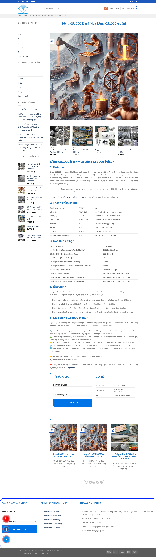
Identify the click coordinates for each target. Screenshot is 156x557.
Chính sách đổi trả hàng (52, 524)
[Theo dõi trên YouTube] (136, 2)
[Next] (138, 142)
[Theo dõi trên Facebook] (130, 2)
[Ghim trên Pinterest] (98, 482)
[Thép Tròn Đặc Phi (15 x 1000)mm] (82, 136)
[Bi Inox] (105, 136)
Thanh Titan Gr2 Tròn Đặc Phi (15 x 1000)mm (59, 151)
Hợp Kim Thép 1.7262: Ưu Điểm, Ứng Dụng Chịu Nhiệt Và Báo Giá (124, 456)
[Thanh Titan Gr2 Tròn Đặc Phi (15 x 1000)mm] (60, 136)
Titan (26, 16)
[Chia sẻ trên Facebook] (86, 482)
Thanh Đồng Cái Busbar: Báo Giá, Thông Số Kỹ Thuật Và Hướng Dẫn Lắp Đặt (29, 127)
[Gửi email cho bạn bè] (94, 482)
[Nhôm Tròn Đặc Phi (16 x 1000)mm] (128, 136)
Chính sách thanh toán (52, 516)
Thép (38, 16)
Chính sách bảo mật (51, 512)
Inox (20, 16)
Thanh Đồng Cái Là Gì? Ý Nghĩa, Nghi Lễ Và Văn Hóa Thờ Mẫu (30, 137)
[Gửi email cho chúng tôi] (132, 2)
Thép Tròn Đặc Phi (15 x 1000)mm (80, 151)
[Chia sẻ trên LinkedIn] (102, 482)
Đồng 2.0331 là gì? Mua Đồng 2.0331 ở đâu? (63, 455)
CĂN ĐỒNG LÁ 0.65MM (28, 109)
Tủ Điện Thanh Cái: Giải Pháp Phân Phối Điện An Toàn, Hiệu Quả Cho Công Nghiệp (30, 117)
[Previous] (50, 142)
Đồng (50, 16)
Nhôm (44, 16)
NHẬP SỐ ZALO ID (60, 385)
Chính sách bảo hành (51, 528)
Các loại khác (60, 16)
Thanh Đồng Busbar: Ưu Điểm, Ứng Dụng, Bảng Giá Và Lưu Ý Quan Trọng (30, 147)
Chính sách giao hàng (51, 520)
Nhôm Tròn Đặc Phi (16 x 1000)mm (127, 151)
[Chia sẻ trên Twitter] (90, 482)
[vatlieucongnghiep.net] (29, 8)
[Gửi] (106, 8)
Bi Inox (97, 150)
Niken (32, 16)
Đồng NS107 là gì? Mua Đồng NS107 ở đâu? (94, 455)
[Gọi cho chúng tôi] (134, 2)
